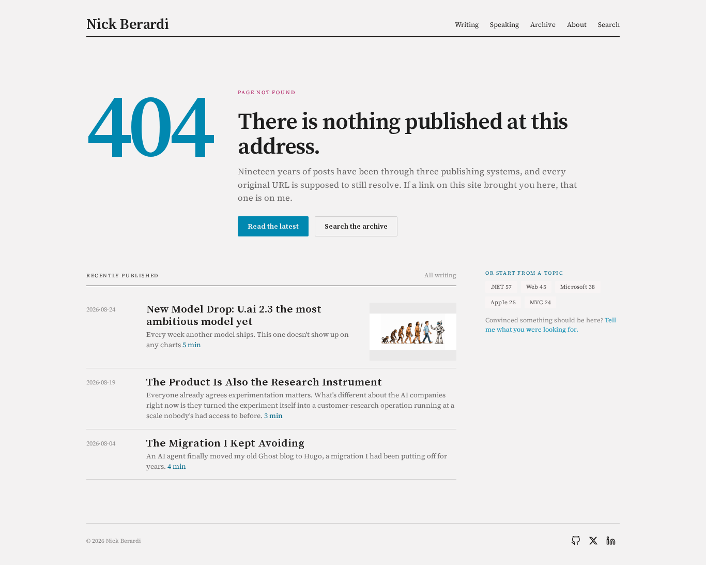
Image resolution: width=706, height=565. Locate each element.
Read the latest (273, 226)
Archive (543, 24)
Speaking (504, 24)
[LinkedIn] (611, 540)
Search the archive (356, 226)
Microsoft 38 (577, 287)
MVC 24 (540, 302)
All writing (440, 275)
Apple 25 (503, 302)
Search (609, 24)
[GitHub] (576, 540)
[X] (593, 540)
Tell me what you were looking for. (550, 325)
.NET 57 (501, 287)
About (577, 24)
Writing (467, 24)
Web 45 (536, 287)
